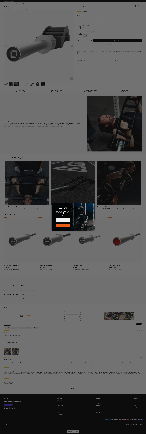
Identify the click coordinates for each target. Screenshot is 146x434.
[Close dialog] (93, 205)
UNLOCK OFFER (62, 225)
